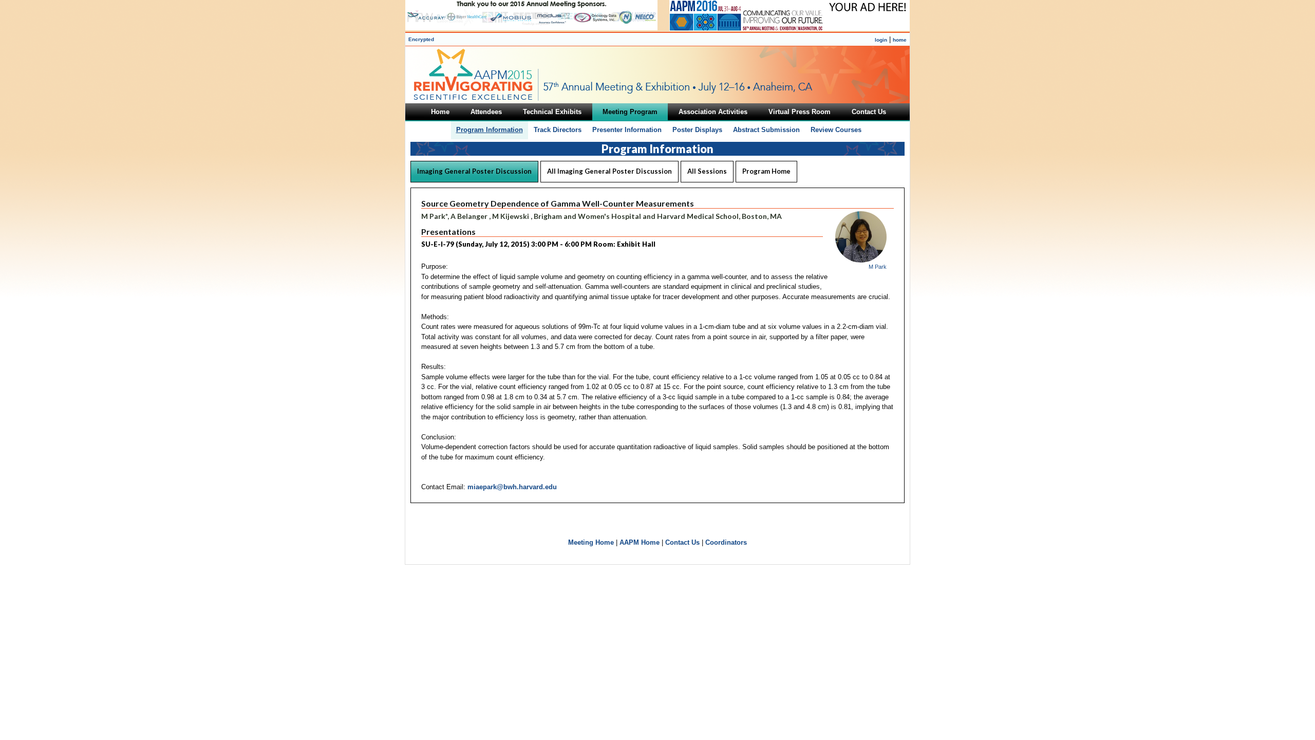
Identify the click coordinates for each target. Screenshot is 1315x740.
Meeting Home (591, 542)
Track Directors (557, 130)
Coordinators (726, 542)
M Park (878, 267)
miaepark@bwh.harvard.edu (512, 487)
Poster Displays (697, 130)
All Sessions (707, 171)
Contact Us (682, 542)
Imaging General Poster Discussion (474, 171)
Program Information (489, 130)
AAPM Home (639, 542)
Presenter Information (627, 130)
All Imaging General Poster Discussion (609, 171)
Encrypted (421, 39)
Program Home (766, 171)
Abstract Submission (766, 130)
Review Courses (836, 130)
